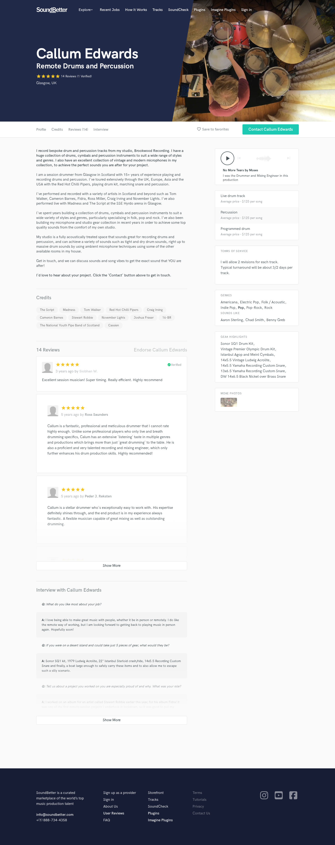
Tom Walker (92, 310)
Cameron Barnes (51, 318)
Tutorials (199, 800)
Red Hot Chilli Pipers (123, 310)
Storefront (156, 793)
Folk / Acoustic (273, 302)
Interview (100, 129)
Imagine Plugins (223, 10)
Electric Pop (249, 302)
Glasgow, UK (46, 83)
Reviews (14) (78, 129)
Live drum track (233, 196)
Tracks (157, 10)
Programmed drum (235, 229)
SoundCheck (178, 10)
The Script (47, 310)
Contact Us (201, 813)
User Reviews (113, 813)
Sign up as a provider (119, 793)
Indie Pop (228, 308)
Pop (241, 308)
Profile (41, 129)
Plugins (199, 10)
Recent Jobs (110, 10)
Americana (229, 302)
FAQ (106, 820)
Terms (197, 793)
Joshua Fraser (144, 318)
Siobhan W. (88, 371)
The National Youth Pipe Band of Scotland (70, 325)
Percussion (229, 212)
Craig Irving (155, 310)
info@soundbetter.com (54, 815)
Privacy (198, 806)
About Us (110, 806)
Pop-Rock (254, 308)
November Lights (113, 318)
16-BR (166, 318)
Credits (57, 129)
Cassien (113, 325)
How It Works (136, 10)
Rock (268, 308)
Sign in (246, 10)
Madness (69, 310)
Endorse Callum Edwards (160, 350)
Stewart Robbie (82, 318)
